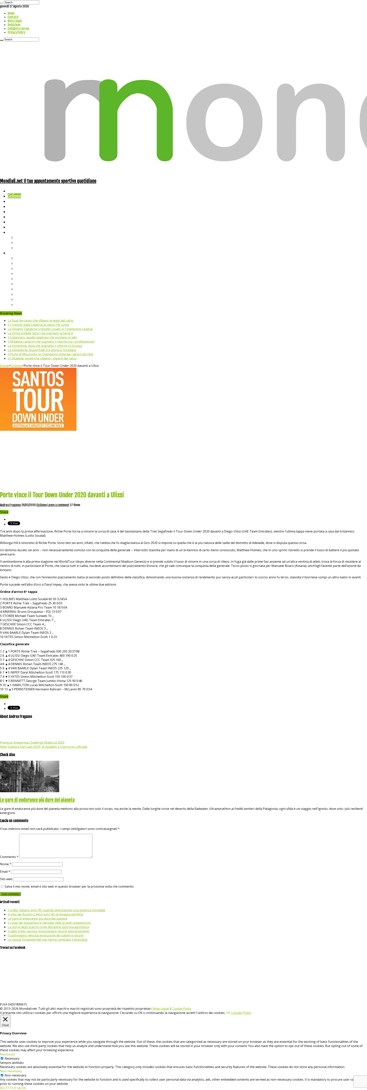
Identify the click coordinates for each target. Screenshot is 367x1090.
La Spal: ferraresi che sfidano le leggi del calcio (41, 320)
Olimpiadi (15, 221)
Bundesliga (24, 278)
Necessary (12, 1058)
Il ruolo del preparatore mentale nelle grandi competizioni (49, 923)
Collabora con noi (18, 28)
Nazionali (15, 206)
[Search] (1, 3)
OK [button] (228, 1013)
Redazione (14, 25)
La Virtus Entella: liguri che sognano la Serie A (40, 333)
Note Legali (15, 21)
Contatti (13, 17)
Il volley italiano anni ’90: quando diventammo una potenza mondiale (56, 910)
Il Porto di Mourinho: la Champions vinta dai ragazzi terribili (50, 354)
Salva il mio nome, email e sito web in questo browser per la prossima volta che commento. (69, 886)
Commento (9, 857)
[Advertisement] (183, 460)
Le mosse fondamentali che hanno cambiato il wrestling (47, 939)
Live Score (16, 232)
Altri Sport (16, 201)
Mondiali (14, 211)
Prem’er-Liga (25, 299)
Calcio (12, 227)
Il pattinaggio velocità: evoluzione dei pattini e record (45, 935)
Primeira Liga (26, 294)
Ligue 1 (21, 283)
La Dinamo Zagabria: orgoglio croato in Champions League (50, 329)
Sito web (6, 879)
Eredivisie (23, 288)
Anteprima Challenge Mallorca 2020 (32, 742)
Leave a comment (58, 505)
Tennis (20, 242)
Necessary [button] (7, 1054)
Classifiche (16, 252)
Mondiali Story (19, 216)
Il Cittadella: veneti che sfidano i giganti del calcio (42, 358)
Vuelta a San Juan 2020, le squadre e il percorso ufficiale (43, 747)
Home (11, 13)
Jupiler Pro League (30, 304)
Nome (5, 864)
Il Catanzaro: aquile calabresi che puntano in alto (42, 337)
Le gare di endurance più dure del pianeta (37, 800)
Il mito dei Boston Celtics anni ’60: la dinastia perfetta (45, 914)
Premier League (28, 268)
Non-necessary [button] (11, 1071)
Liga (18, 273)
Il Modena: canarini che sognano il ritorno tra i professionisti (51, 341)
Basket (21, 247)
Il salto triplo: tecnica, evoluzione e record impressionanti (48, 931)
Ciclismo (14, 196)
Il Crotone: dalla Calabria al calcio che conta (38, 325)
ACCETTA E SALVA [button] (13, 1088)
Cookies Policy (241, 1013)
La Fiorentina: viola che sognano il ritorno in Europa (45, 346)
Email (5, 871)
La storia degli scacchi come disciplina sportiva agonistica (48, 927)
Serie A (21, 258)
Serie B (21, 263)
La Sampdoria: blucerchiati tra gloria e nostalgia (42, 350)
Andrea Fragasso (10, 505)
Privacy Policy (16, 32)
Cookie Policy (181, 1008)
